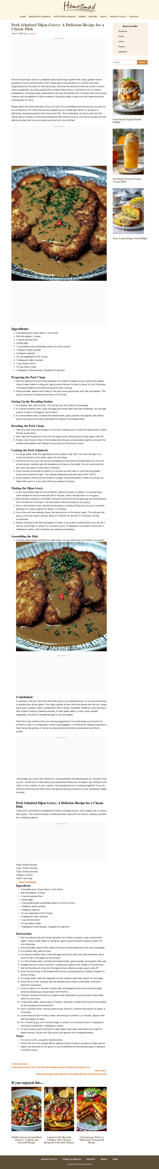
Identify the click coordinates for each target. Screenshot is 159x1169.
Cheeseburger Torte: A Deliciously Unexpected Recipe (92, 1139)
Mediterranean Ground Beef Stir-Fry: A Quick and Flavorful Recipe (26, 1139)
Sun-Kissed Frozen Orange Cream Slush (127, 180)
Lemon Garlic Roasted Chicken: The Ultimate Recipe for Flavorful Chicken (59, 1139)
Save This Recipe (27, 882)
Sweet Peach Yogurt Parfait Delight (127, 121)
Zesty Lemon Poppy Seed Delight (130, 238)
